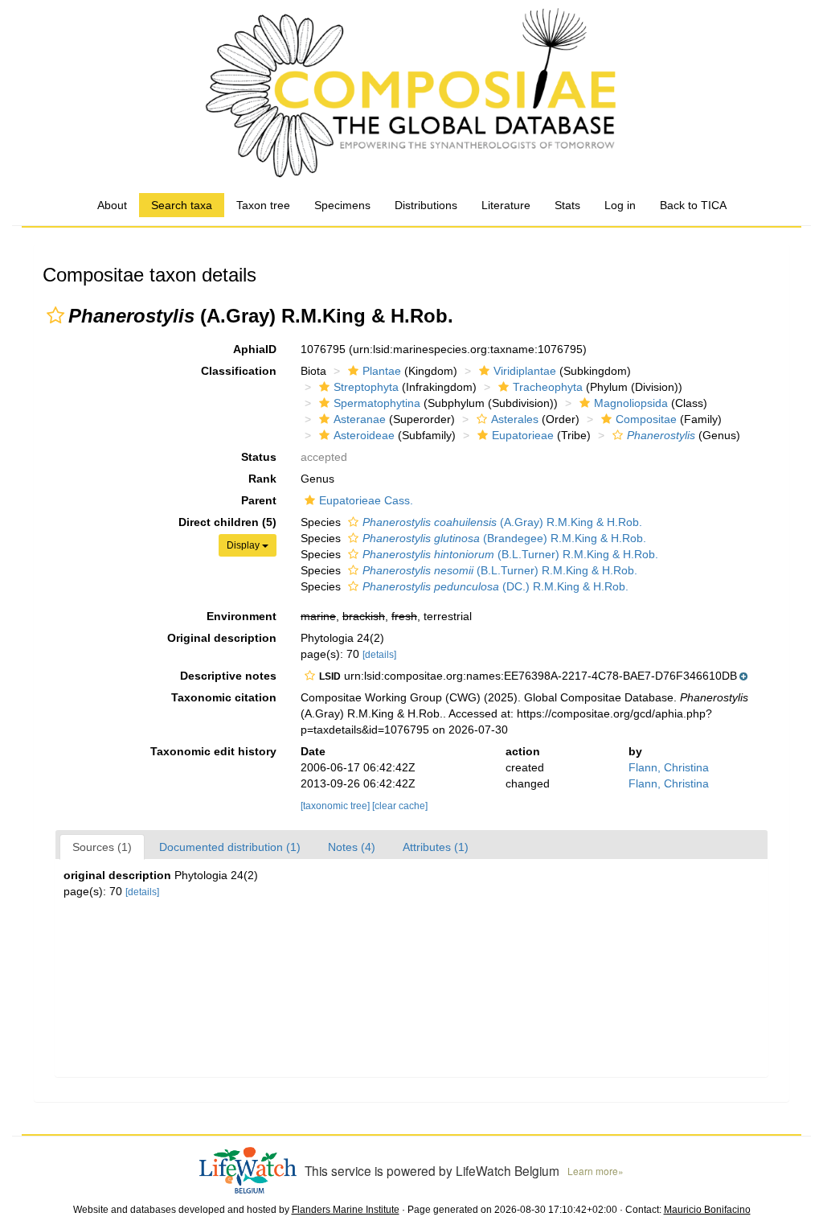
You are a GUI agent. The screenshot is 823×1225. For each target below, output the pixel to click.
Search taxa (181, 205)
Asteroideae (364, 435)
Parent (258, 500)
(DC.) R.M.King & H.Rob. (495, 586)
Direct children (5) (227, 522)
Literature (505, 205)
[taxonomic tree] (336, 806)
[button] (55, 315)
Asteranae (360, 419)
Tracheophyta (548, 386)
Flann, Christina (669, 767)
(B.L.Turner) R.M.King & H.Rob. (510, 554)
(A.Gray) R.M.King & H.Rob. (502, 522)
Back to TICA (693, 205)
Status (258, 456)
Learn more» (595, 1171)
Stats (567, 205)
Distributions (426, 205)
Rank (262, 478)
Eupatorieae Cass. (366, 500)
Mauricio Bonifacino (707, 1209)
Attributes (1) (436, 847)
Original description (221, 637)
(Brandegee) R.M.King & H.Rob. (504, 538)
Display (244, 545)
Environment (241, 616)
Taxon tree (263, 205)
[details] (379, 654)
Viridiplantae (524, 370)
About (112, 205)
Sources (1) (102, 847)
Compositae (646, 419)
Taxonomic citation (223, 697)
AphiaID (254, 349)
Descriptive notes (228, 675)
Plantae (381, 370)
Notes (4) (351, 847)
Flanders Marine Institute (345, 1209)
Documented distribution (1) (230, 847)
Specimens (342, 205)
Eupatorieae (523, 435)
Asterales (514, 419)
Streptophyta (366, 386)
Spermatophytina (377, 403)
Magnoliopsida (631, 403)
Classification (238, 370)
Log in (620, 205)
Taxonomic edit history (213, 751)
